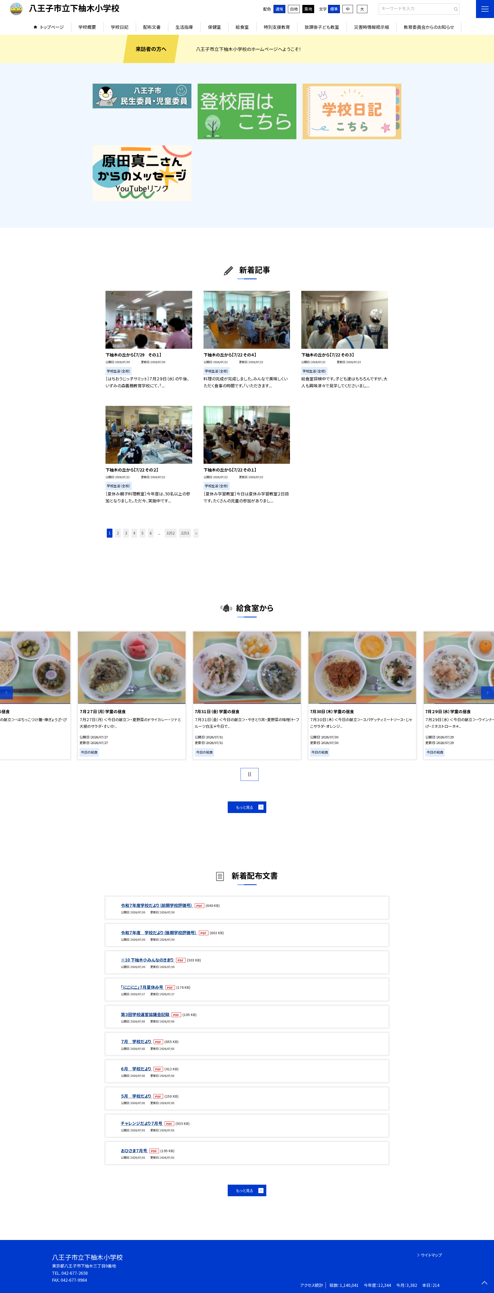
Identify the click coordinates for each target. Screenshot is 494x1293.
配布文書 (152, 27)
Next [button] (487, 692)
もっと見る (244, 807)
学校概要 (87, 27)
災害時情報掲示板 (371, 27)
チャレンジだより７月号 (142, 1123)
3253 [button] (185, 533)
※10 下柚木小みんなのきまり (148, 960)
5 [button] (143, 533)
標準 (334, 9)
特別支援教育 (277, 27)
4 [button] (134, 533)
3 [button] (126, 533)
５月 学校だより (136, 1096)
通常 (279, 9)
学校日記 (119, 27)
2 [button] (118, 533)
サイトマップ (431, 1255)
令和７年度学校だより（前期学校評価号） (157, 905)
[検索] (455, 8)
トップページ (52, 27)
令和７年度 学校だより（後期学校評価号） (159, 932)
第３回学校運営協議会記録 (145, 1014)
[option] (247, 695)
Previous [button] (6, 692)
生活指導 (184, 27)
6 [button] (151, 533)
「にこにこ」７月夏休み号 (142, 987)
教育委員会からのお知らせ (429, 27)
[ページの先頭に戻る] (484, 1283)
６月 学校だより (136, 1068)
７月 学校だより (136, 1041)
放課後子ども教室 (322, 27)
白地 (294, 9)
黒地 (308, 9)
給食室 (242, 27)
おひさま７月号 (134, 1150)
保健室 (214, 27)
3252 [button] (170, 533)
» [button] (196, 533)
